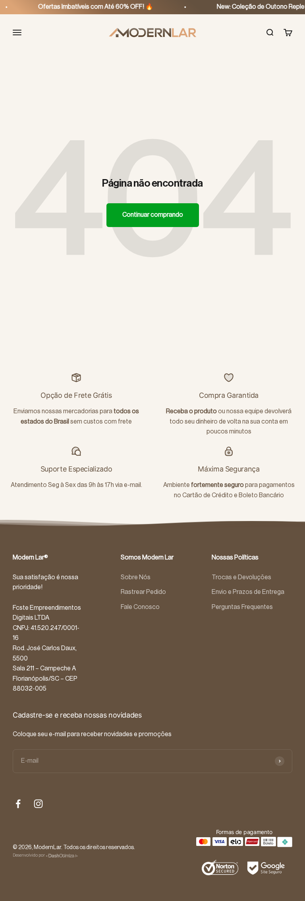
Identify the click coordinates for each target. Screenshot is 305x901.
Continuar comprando (152, 215)
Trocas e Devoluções (241, 577)
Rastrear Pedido (143, 592)
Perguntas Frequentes (242, 607)
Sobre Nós (136, 577)
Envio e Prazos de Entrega (248, 592)
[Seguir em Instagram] (38, 803)
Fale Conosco (140, 607)
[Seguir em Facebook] (18, 803)
